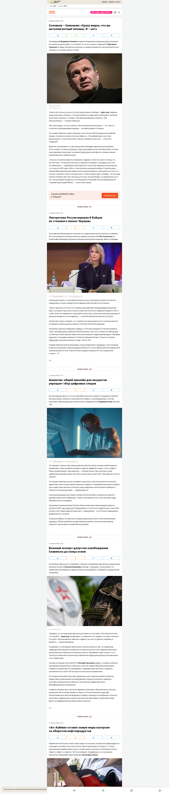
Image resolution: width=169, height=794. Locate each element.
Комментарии (84, 207)
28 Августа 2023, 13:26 (56, 21)
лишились (53, 521)
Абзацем (94, 567)
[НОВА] (100, 12)
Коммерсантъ (94, 752)
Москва (60, 6)
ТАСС (110, 316)
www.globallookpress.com (76, 296)
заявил (98, 663)
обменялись (54, 340)
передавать (101, 345)
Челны (51, 6)
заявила (79, 329)
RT (51, 404)
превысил (69, 508)
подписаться (110, 195)
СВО (50, 360)
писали (115, 332)
